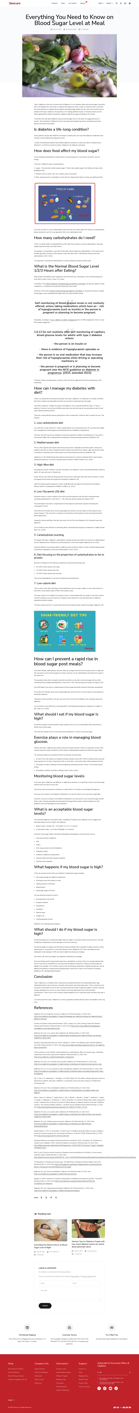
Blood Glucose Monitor (15, 1369)
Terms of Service (87, 1276)
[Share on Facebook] (41, 1197)
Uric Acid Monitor (13, 1372)
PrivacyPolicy (103, 1380)
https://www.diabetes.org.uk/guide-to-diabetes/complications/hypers (57, 1191)
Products (55, 3)
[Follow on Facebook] (99, 1388)
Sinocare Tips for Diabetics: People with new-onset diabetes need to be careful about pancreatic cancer (88, 1244)
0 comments (84, 29)
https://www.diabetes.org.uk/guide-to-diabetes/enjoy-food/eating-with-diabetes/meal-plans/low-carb (68, 1064)
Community (60, 1383)
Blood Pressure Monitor (16, 1376)
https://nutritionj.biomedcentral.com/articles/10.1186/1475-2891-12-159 (62, 1107)
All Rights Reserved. (25, 1407)
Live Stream (72, 3)
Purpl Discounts (61, 1387)
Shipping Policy (84, 1376)
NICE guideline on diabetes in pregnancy (73, 371)
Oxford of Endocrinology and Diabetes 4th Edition (65, 291)
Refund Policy (83, 1379)
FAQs (80, 1372)
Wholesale (38, 1376)
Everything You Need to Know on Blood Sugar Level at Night (50, 1246)
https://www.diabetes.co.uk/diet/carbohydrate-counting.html (54, 1057)
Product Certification (41, 1372)
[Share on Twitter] (46, 1197)
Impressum (38, 1383)
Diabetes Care (61, 1379)
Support (83, 3)
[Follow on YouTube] (110, 1388)
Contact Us (82, 1369)
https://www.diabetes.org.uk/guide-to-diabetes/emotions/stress (55, 1174)
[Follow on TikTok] (116, 1388)
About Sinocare (40, 1369)
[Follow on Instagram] (104, 1388)
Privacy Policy (75, 1276)
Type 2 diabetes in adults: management (63, 320)
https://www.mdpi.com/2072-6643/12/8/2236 (53, 1136)
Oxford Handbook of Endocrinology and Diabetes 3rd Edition (65, 284)
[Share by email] (56, 1197)
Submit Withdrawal (62, 1390)
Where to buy (39, 1379)
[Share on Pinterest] (51, 1197)
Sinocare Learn (61, 1369)
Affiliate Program (62, 1376)
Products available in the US (17, 1379)
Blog (63, 3)
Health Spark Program (63, 1372)
